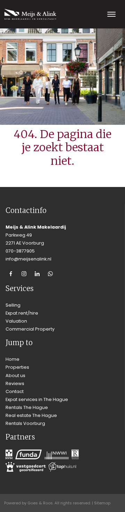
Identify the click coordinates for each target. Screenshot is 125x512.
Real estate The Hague (31, 415)
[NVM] (9, 454)
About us (15, 375)
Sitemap (102, 503)
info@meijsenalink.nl (28, 259)
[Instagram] (24, 273)
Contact (15, 391)
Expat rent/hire (22, 313)
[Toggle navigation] (111, 14)
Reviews (15, 383)
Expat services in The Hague (37, 399)
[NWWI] (56, 454)
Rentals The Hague (27, 407)
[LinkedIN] (37, 273)
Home (12, 359)
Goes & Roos (40, 503)
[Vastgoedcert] (26, 467)
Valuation (16, 321)
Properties (17, 367)
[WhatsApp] (50, 273)
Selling (13, 305)
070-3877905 (20, 251)
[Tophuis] (62, 467)
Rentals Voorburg (25, 423)
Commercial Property (30, 329)
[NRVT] (75, 454)
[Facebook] (11, 273)
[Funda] (28, 454)
